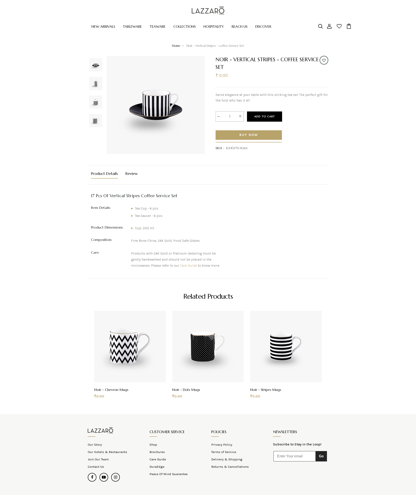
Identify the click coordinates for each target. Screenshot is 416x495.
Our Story (95, 445)
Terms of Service (223, 452)
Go (321, 456)
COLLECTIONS (184, 26)
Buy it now (249, 135)
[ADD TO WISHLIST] (324, 60)
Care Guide (188, 265)
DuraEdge (157, 467)
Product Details (104, 173)
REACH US (239, 26)
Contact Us (96, 467)
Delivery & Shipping (226, 459)
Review (131, 173)
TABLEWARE (132, 26)
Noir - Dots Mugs (186, 389)
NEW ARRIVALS (103, 26)
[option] (96, 65)
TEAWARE (158, 26)
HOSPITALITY (213, 26)
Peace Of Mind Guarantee (169, 474)
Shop (153, 445)
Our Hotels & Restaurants (107, 452)
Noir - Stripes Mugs (265, 389)
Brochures (157, 452)
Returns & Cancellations (230, 467)
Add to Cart (264, 116)
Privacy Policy (221, 445)
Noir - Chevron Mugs (111, 389)
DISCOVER (263, 26)
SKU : (220, 148)
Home (176, 46)
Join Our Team (98, 459)
